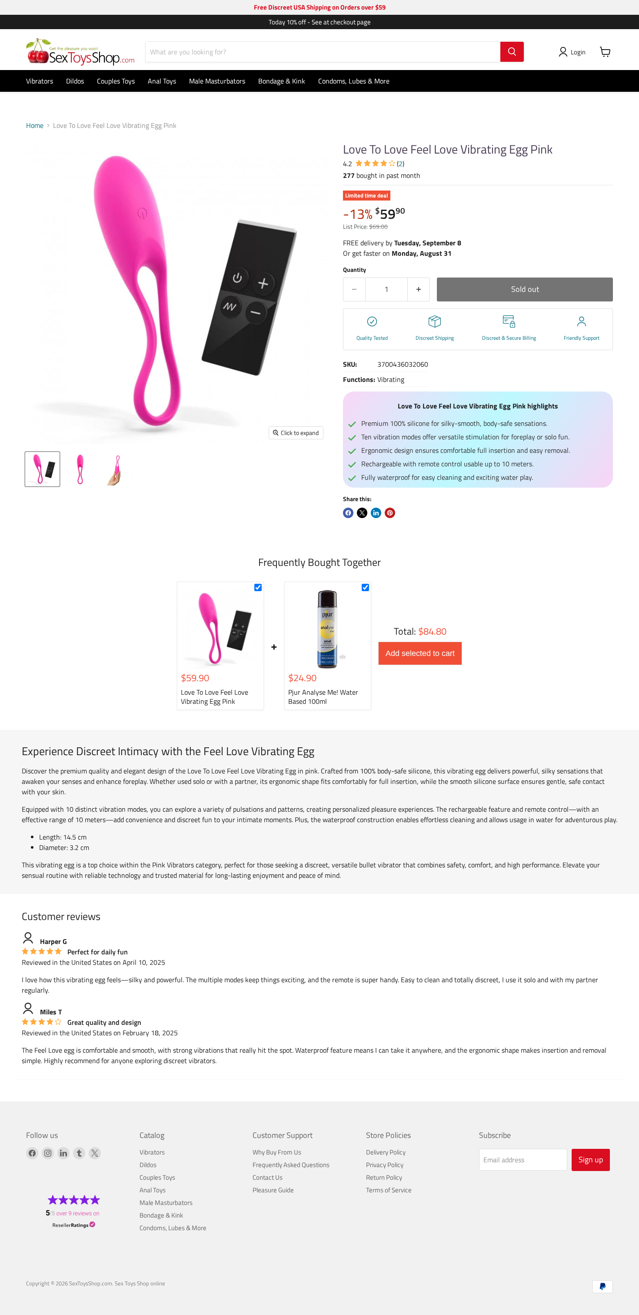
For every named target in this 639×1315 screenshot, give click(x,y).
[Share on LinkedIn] (376, 513)
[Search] (512, 52)
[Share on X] (362, 513)
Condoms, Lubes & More (353, 81)
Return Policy (384, 1177)
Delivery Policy (386, 1152)
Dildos (75, 81)
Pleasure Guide (273, 1190)
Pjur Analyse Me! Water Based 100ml (323, 696)
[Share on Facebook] (348, 513)
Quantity (354, 269)
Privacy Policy (384, 1165)
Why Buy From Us (277, 1152)
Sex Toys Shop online (140, 1283)
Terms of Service (389, 1190)
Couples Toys (116, 81)
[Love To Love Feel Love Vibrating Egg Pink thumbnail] (42, 469)
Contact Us (268, 1177)
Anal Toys (162, 81)
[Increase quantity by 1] (419, 289)
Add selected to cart (420, 653)
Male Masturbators (217, 81)
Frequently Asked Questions (291, 1165)
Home (34, 125)
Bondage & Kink (281, 81)
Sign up (591, 1159)
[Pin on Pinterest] (390, 513)
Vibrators (39, 81)
